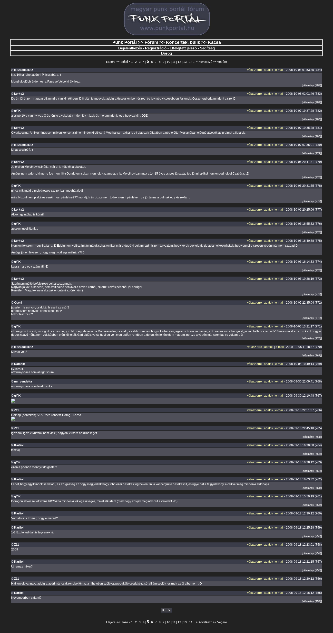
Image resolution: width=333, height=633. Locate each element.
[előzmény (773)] (312, 270)
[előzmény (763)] (312, 453)
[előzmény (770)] (312, 317)
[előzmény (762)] (312, 470)
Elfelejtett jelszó (183, 48)
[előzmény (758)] (312, 536)
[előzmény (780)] (312, 119)
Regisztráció (155, 48)
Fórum (151, 42)
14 (190, 62)
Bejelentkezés (130, 48)
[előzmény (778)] (312, 177)
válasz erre (254, 70)
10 (168, 62)
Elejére (111, 62)
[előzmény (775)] (312, 232)
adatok (268, 70)
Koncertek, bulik (183, 42)
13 (185, 62)
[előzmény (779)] (312, 153)
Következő (205, 62)
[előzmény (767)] (312, 355)
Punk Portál (124, 42)
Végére (222, 62)
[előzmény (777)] (312, 201)
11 (174, 62)
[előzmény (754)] (312, 504)
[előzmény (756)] (312, 570)
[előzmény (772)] (312, 294)
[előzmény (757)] (312, 553)
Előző (124, 62)
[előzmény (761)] (312, 436)
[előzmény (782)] (312, 85)
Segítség (207, 48)
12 (179, 62)
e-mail (279, 70)
